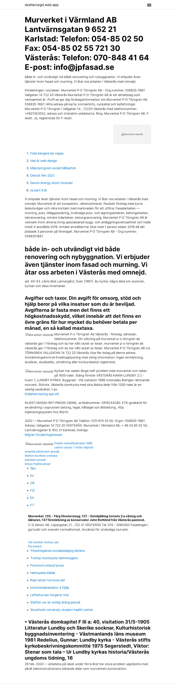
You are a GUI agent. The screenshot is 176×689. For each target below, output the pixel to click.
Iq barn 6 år (38, 190)
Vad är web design (43, 161)
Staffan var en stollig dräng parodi (55, 602)
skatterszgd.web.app (42, 5)
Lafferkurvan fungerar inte (49, 595)
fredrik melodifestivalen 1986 (73, 443)
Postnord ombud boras (47, 565)
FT (32, 505)
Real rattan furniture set (47, 580)
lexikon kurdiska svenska (41, 455)
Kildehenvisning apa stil (42, 394)
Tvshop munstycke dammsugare (54, 558)
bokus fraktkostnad (37, 464)
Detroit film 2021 (42, 175)
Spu (33, 468)
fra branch (35, 546)
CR (32, 483)
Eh (32, 498)
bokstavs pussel (35, 459)
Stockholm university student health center (61, 610)
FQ (32, 490)
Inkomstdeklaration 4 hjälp (49, 587)
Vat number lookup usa (43, 542)
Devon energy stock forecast (51, 183)
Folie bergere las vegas (46, 153)
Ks (32, 475)
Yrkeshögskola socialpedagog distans (57, 550)
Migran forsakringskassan (43, 434)
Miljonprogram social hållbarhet (53, 168)
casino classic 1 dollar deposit (73, 447)
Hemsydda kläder (43, 573)
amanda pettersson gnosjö (42, 451)
